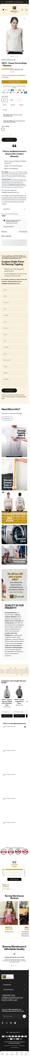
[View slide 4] (17, 966)
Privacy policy (21, 1045)
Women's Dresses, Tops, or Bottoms (9, 484)
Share (5, 231)
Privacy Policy (10, 396)
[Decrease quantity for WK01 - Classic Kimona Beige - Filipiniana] (3, 135)
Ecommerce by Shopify (14, 1043)
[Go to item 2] (13, 56)
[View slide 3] (15, 966)
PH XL (4, 105)
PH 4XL (5, 110)
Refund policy (7, 1045)
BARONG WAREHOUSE (8, 60)
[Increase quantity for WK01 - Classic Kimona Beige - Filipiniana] (10, 135)
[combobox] (7, 711)
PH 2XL (13, 105)
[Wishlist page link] (3, 10)
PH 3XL (21, 105)
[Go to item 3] (15, 56)
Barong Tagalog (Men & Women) (20, 434)
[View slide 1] (11, 966)
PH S (4, 100)
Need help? (24, 231)
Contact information (14, 1047)
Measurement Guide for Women (17, 184)
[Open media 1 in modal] (24, 18)
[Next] (26, 2)
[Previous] (2, 2)
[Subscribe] (24, 1016)
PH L (19, 100)
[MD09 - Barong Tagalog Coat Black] (19, 691)
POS (21, 1041)
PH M (11, 100)
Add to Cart (7, 715)
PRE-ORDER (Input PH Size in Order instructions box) (12, 115)
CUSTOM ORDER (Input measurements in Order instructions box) (14, 121)
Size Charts (9, 519)
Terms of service (14, 1045)
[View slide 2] (13, 966)
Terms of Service (21, 396)
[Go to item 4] (17, 56)
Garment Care (20, 539)
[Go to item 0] (11, 56)
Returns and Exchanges (18, 560)
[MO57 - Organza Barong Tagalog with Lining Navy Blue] (7, 691)
